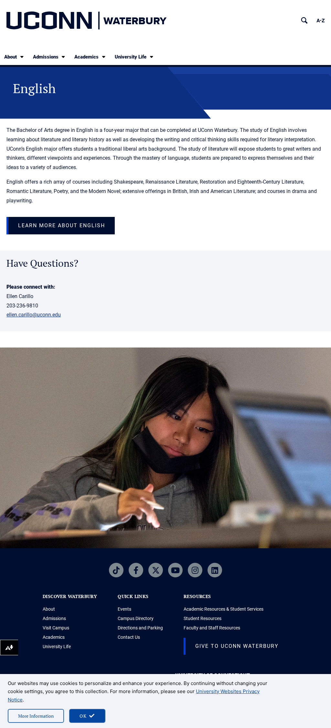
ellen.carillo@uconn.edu (33, 315)
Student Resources (202, 618)
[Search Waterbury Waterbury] (304, 20)
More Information (36, 716)
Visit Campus (56, 627)
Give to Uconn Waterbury (237, 646)
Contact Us (129, 637)
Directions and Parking (140, 627)
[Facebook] (136, 570)
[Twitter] (155, 570)
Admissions (46, 57)
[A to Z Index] (320, 20)
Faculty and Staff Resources (212, 627)
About (10, 57)
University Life (130, 57)
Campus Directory (136, 618)
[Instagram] (195, 570)
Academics (86, 57)
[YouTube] (175, 570)
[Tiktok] (116, 570)
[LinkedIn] (215, 570)
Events (124, 609)
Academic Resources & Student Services (223, 609)
